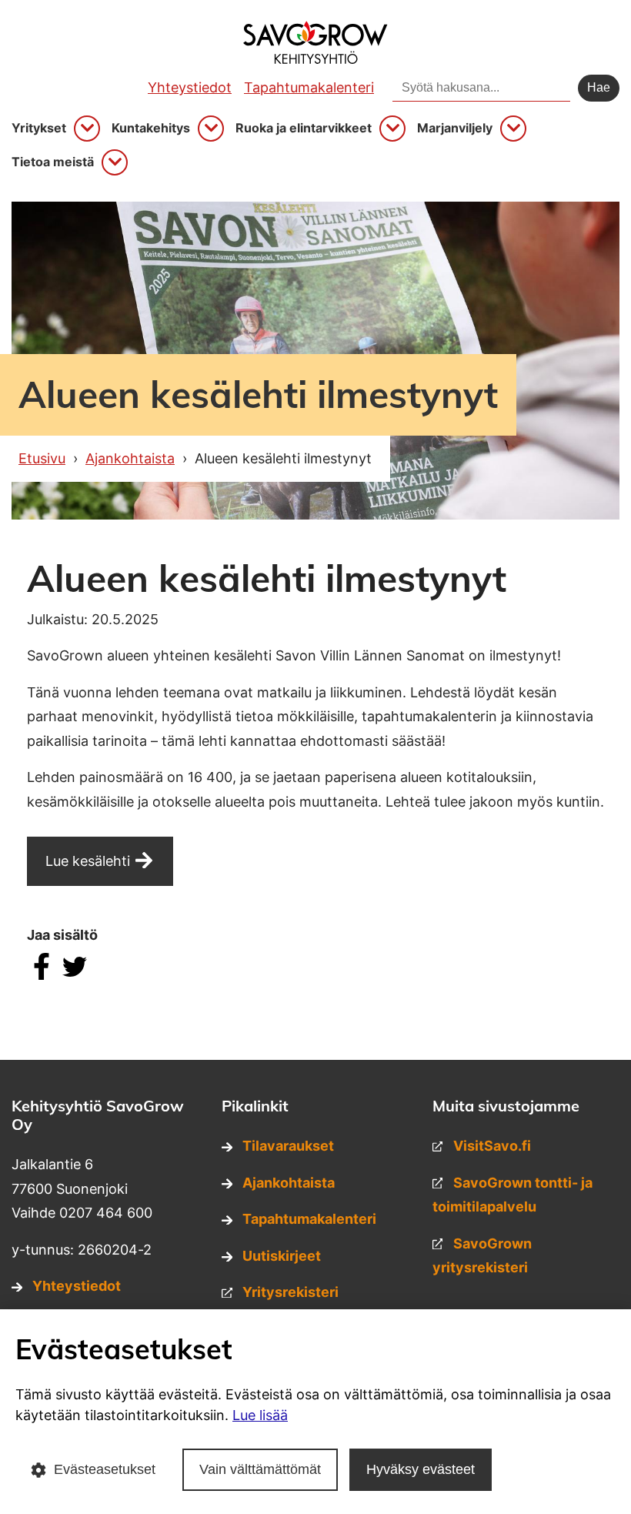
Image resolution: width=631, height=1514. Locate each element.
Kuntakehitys (151, 128)
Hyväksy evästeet (420, 1469)
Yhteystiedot (190, 87)
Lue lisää (260, 1415)
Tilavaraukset (288, 1146)
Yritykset (39, 128)
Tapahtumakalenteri (309, 87)
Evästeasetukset (104, 1469)
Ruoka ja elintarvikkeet (303, 128)
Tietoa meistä (53, 162)
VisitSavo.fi (492, 1146)
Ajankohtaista (288, 1183)
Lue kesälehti (87, 861)
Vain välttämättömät (260, 1469)
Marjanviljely (454, 128)
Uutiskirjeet (281, 1256)
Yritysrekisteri (290, 1292)
